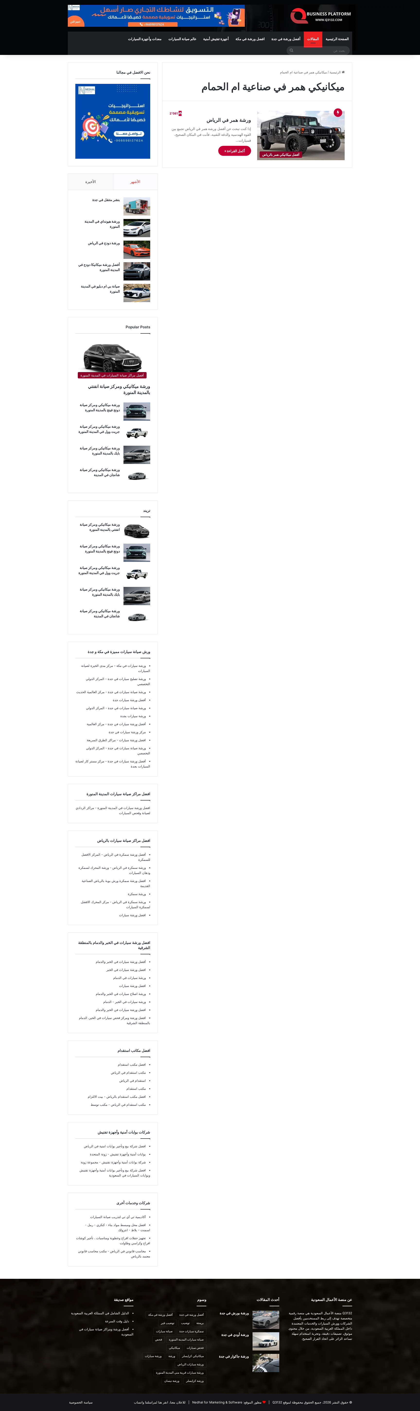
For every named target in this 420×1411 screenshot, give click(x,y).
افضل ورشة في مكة (250, 39)
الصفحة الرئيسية (337, 39)
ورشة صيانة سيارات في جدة (126, 692)
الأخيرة (90, 181)
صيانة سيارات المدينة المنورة (186, 1339)
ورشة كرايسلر (195, 1381)
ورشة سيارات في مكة (130, 666)
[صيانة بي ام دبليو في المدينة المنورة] (136, 293)
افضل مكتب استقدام (132, 1064)
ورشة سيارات (153, 1356)
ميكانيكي (174, 1348)
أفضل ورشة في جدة (285, 39)
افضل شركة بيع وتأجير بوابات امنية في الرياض (115, 1146)
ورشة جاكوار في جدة (234, 1356)
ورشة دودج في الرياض (104, 243)
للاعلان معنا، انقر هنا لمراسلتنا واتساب (159, 1402)
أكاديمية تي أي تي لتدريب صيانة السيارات (118, 1217)
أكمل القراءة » (234, 151)
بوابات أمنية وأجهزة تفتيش (127, 1154)
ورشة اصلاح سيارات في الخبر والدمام (121, 994)
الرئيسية (336, 72)
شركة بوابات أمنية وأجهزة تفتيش (123, 1162)
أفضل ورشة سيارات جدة (129, 700)
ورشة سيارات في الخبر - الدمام (124, 1002)
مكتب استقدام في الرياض (128, 1072)
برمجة (200, 1323)
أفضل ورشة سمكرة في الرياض (124, 854)
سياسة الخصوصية (81, 1402)
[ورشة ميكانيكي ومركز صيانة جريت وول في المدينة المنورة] (136, 433)
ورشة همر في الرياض (229, 120)
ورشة (171, 1356)
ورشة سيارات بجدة (133, 716)
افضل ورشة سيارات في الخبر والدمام (121, 1010)
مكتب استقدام (136, 1088)
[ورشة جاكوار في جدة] (266, 1363)
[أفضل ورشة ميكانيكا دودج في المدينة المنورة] (136, 271)
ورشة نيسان (171, 1381)
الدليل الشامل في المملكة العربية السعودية (100, 1313)
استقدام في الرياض (132, 1080)
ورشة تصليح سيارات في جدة (126, 679)
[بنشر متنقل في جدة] (136, 206)
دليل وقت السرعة (117, 1321)
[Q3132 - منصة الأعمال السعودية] (320, 15)
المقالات (313, 39)
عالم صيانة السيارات (182, 39)
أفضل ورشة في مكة (160, 1314)
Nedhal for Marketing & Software (216, 1402)
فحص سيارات (195, 1348)
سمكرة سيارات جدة (191, 1331)
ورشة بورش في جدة (234, 1313)
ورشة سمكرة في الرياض (128, 868)
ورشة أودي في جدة (235, 1335)
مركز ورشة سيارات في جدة (127, 732)
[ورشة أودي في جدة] (266, 1341)
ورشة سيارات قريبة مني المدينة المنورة (180, 1372)
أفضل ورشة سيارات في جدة (126, 724)
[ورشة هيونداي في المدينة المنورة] (136, 228)
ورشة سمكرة (137, 894)
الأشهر (135, 181)
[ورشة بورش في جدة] (266, 1320)
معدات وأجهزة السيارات (145, 39)
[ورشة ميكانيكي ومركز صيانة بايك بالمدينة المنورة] (136, 455)
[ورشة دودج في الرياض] (136, 250)
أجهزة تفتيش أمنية (216, 39)
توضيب (185, 1323)
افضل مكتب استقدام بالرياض (125, 1096)
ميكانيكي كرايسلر (193, 1356)
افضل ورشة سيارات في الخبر (126, 970)
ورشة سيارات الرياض (190, 1364)
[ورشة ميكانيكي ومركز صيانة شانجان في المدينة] (136, 476)
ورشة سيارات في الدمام (129, 978)
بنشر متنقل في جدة (106, 200)
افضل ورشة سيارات (132, 740)
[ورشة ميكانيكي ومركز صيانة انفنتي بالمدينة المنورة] (136, 531)
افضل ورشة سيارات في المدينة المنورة (123, 808)
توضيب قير (167, 1323)
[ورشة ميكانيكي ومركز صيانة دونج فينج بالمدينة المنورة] (136, 411)
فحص (158, 1339)
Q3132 (276, 1402)
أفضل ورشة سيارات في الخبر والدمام (121, 962)
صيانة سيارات (164, 1331)
